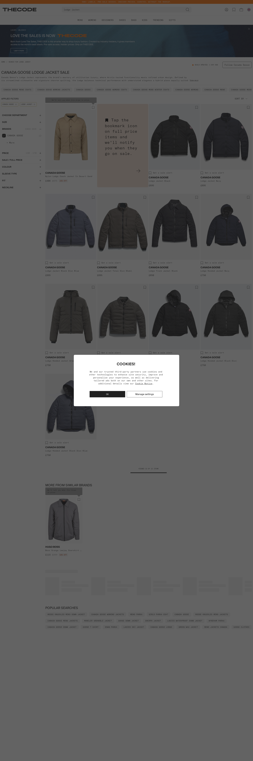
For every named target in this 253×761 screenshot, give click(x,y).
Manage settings (144, 394)
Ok (107, 394)
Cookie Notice (143, 383)
